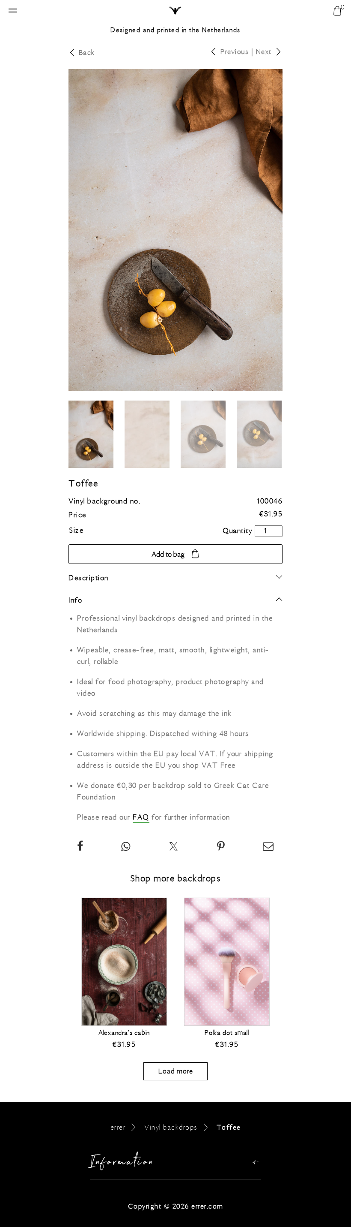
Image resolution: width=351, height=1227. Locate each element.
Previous (234, 51)
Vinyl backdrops (171, 1127)
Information (122, 1164)
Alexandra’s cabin (124, 1032)
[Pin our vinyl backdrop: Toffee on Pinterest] (221, 848)
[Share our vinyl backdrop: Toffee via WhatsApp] (126, 848)
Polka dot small (227, 1032)
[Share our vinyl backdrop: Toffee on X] (174, 848)
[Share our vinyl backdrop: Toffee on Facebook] (80, 848)
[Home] (176, 11)
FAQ (141, 817)
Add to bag (168, 554)
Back (87, 52)
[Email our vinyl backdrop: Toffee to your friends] (268, 848)
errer (118, 1127)
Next (264, 51)
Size (76, 530)
